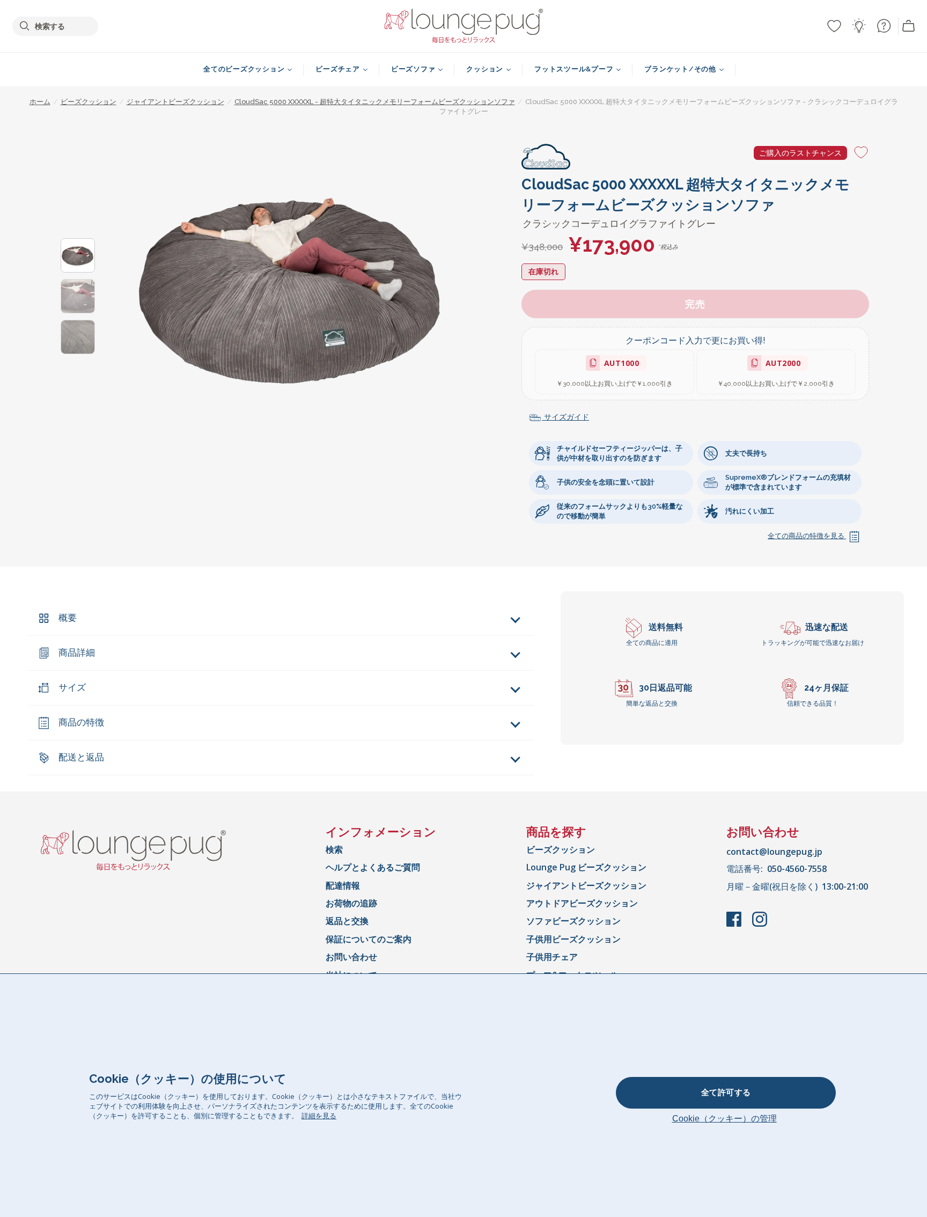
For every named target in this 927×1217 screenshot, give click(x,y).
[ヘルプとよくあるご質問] (884, 26)
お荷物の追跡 (351, 903)
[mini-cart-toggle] (909, 26)
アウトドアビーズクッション (582, 903)
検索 (334, 849)
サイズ (72, 687)
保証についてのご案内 (368, 939)
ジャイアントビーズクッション (586, 885)
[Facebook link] (735, 924)
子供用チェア (552, 957)
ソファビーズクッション (573, 921)
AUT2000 (781, 364)
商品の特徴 (81, 722)
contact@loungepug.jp (774, 851)
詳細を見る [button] (318, 1115)
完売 (695, 304)
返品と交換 (347, 921)
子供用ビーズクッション (573, 939)
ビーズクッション (560, 849)
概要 (67, 617)
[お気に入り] (834, 26)
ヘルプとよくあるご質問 (373, 867)
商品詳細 (76, 652)
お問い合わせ (351, 957)
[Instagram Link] (759, 924)
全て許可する (726, 1092)
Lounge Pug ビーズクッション (586, 867)
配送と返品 (81, 757)
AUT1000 (619, 364)
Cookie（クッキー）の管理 (724, 1118)
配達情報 (343, 885)
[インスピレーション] (859, 26)
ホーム (40, 102)
